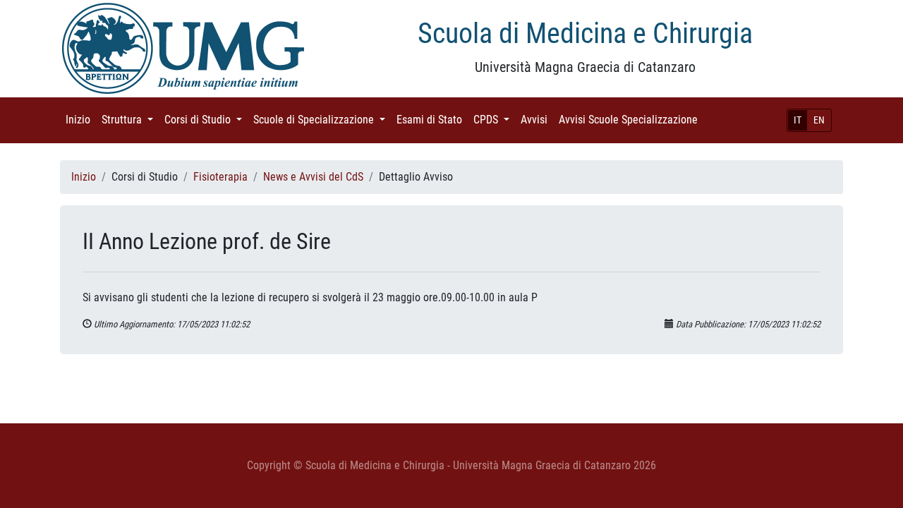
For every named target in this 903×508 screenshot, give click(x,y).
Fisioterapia (220, 176)
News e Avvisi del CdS (313, 176)
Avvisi (537, 119)
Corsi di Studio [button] (206, 119)
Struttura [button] (130, 119)
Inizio (81, 119)
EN (819, 120)
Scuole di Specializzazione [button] (322, 119)
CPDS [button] (494, 119)
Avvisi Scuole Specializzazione (631, 119)
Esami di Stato (432, 119)
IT (797, 120)
